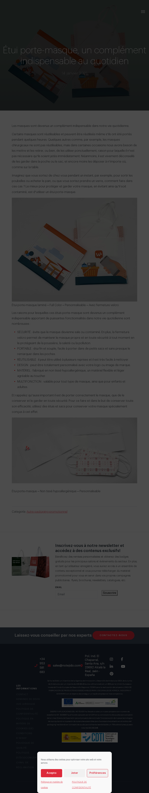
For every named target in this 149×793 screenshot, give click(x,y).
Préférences (97, 773)
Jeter (74, 773)
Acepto (52, 773)
